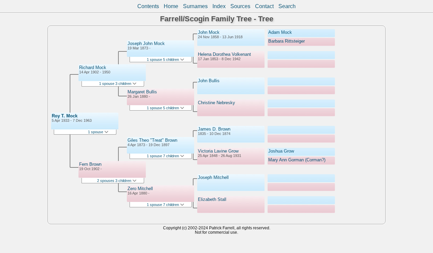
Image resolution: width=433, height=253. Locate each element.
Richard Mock (92, 67)
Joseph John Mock (146, 43)
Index (219, 6)
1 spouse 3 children (115, 84)
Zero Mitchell (140, 188)
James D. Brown (214, 129)
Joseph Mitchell (213, 177)
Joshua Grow (281, 151)
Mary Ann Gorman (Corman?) (296, 159)
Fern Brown (90, 164)
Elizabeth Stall (212, 199)
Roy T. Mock (64, 115)
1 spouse (96, 132)
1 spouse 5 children (163, 60)
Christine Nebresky (216, 102)
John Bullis (209, 80)
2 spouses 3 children (114, 181)
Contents (148, 6)
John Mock (209, 32)
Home (171, 6)
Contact (264, 6)
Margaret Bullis (142, 91)
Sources (240, 6)
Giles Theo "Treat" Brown (152, 140)
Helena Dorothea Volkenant (224, 54)
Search (287, 6)
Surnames (195, 6)
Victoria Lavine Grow (218, 151)
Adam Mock (280, 32)
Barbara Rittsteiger (286, 41)
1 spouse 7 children (163, 156)
